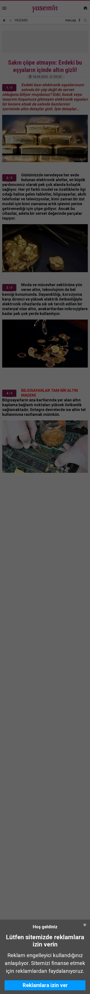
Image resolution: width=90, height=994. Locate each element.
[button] (45, 985)
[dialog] (45, 957)
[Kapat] (84, 924)
